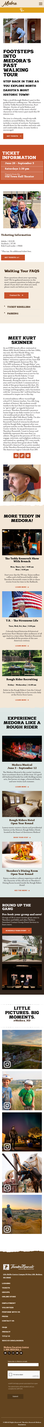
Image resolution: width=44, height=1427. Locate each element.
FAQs (4, 1327)
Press (5, 1316)
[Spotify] (28, 455)
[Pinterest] (21, 1353)
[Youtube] (17, 1353)
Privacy (6, 1332)
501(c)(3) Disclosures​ (12, 1341)
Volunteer (8, 1308)
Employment (9, 1303)
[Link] (22, 455)
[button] (22, 307)
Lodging (6, 1283)
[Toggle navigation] (40, 3)
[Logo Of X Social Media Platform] (9, 1353)
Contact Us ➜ (16, 295)
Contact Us (8, 1321)
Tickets (6, 1288)
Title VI (6, 1336)
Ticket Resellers (18, 307)
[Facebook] (16, 455)
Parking (12, 313)
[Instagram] (13, 1353)
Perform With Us (11, 1312)
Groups (6, 1292)
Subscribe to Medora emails (17, 1361)
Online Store (9, 1297)
